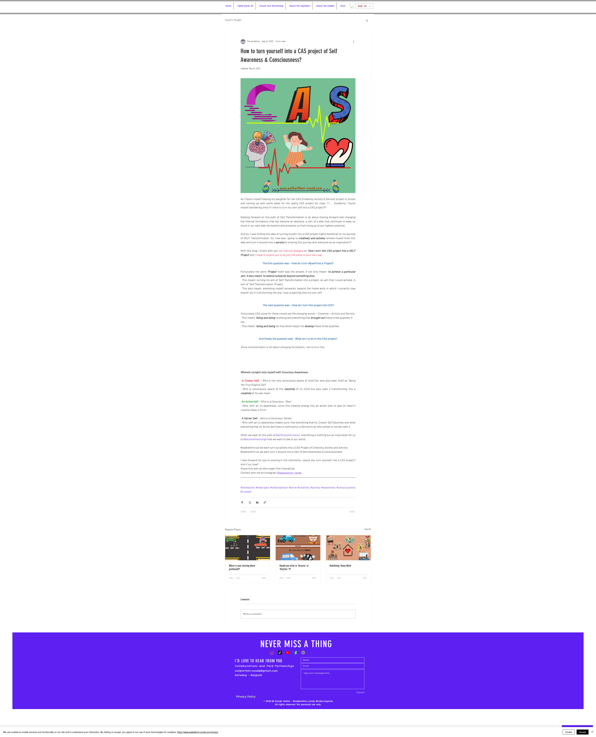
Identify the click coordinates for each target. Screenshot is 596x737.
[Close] (592, 732)
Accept (582, 732)
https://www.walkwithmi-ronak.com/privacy (197, 732)
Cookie (568, 732)
